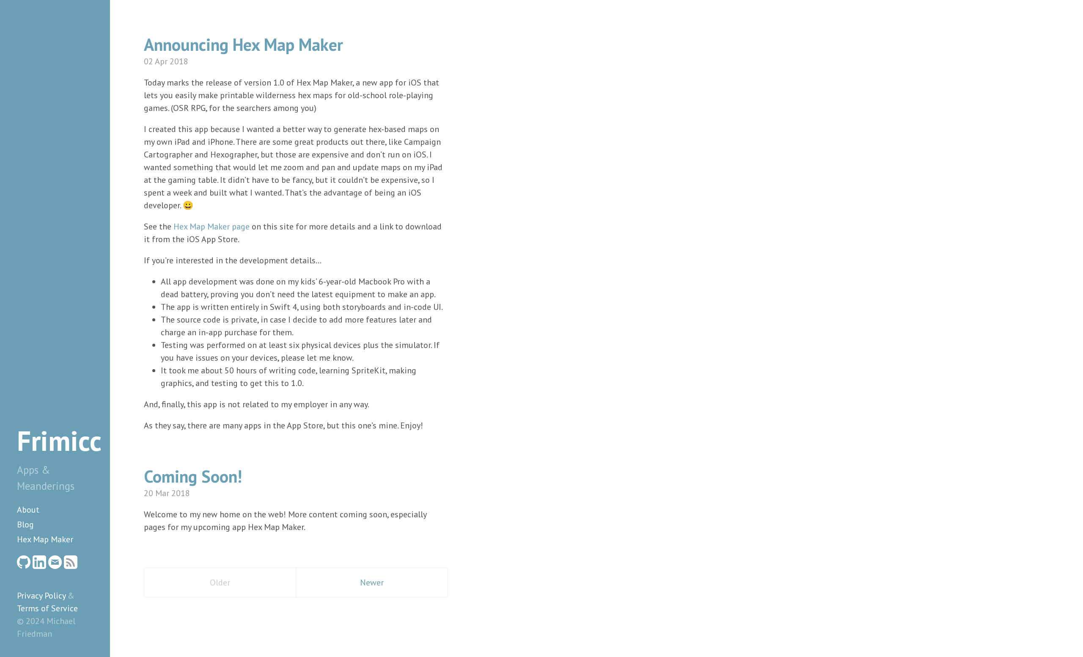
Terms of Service (47, 608)
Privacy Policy (41, 595)
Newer (372, 582)
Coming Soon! (193, 476)
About (28, 509)
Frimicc (59, 440)
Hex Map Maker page (211, 226)
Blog (25, 524)
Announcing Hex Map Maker (243, 44)
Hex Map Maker (45, 539)
